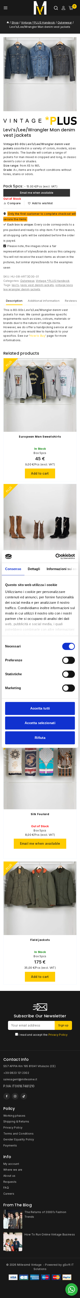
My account (11, 1164)
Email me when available (37, 192)
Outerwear (27, 280)
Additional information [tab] (44, 300)
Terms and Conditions (18, 1133)
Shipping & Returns (16, 1121)
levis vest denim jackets (37, 285)
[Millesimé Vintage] (40, 8)
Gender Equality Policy (18, 1139)
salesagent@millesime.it (20, 1079)
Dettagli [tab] (34, 569)
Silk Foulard (40, 814)
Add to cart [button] (40, 473)
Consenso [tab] (13, 569)
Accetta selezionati (40, 723)
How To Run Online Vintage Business (49, 1234)
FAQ (6, 1187)
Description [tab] (14, 300)
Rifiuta (40, 738)
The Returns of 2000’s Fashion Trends (45, 1214)
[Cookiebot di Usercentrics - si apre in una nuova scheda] (56, 556)
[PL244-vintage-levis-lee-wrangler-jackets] (40, 74)
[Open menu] (5, 8)
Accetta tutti (40, 708)
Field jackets (40, 940)
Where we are (12, 1169)
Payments (10, 1145)
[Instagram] (15, 1096)
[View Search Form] (56, 8)
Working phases (14, 1115)
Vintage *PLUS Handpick (53, 280)
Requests (9, 1181)
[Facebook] (6, 1096)
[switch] (68, 660)
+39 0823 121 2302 (16, 1072)
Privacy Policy (58, 1034)
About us (9, 1175)
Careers (8, 1193)
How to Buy (37, 335)
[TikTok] (23, 1096)
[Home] (7, 22)
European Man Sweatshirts (40, 436)
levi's (15, 285)
